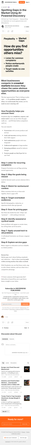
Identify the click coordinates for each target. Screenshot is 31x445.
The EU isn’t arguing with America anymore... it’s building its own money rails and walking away (10, 372)
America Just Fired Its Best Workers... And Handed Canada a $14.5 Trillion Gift (10, 382)
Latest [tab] (7, 363)
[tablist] (8, 339)
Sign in (27, 2)
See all (4, 411)
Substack (7, 441)
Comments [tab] (5, 339)
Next (25, 328)
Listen (27, 26)
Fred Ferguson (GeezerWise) (12, 25)
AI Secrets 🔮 (5, 7)
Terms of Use (23, 307)
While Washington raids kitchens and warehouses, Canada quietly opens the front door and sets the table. (11, 387)
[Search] (28, 362)
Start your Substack (11, 437)
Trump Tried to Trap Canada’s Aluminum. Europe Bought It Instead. (11, 398)
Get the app (23, 437)
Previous (6, 328)
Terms (27, 432)
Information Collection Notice (17, 309)
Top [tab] (3, 363)
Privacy (23, 432)
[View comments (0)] (8, 31)
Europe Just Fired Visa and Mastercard (10, 368)
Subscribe (21, 2)
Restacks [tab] (11, 339)
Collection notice (15, 433)
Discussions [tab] (13, 363)
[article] (15, 372)
